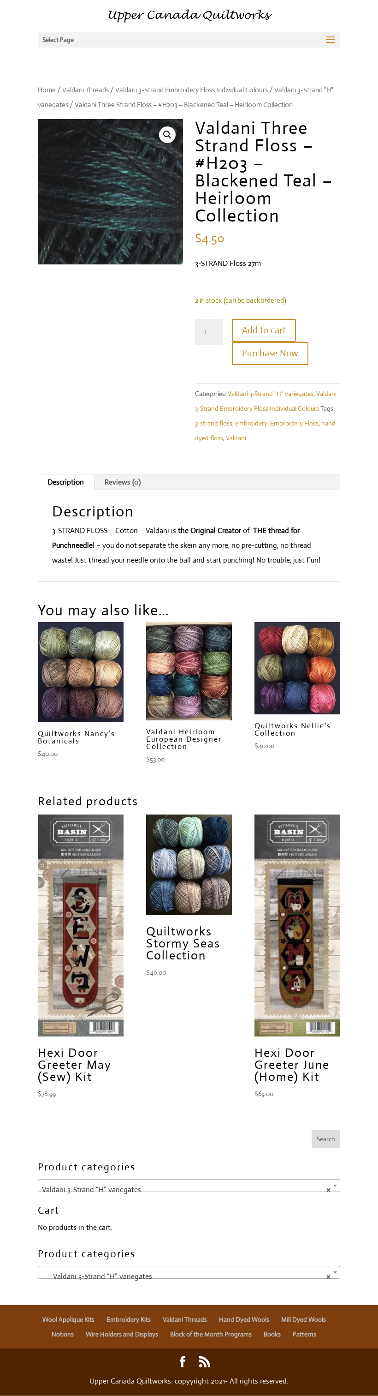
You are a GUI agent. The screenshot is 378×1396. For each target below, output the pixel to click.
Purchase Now (270, 353)
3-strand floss (213, 423)
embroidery (251, 423)
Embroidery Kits (128, 1319)
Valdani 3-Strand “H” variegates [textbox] (186, 1189)
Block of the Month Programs (211, 1334)
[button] (167, 134)
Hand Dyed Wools (244, 1319)
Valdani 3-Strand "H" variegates (270, 393)
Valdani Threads (85, 89)
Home (47, 89)
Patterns (304, 1334)
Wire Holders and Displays (122, 1334)
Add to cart (264, 330)
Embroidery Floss (294, 423)
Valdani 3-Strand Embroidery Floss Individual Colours (191, 89)
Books (272, 1334)
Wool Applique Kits (68, 1319)
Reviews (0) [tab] (123, 482)
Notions (63, 1334)
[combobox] (189, 1185)
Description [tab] (65, 482)
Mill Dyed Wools (303, 1319)
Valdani (236, 438)
